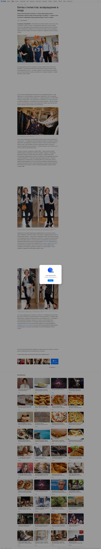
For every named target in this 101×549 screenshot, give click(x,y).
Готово (50, 280)
